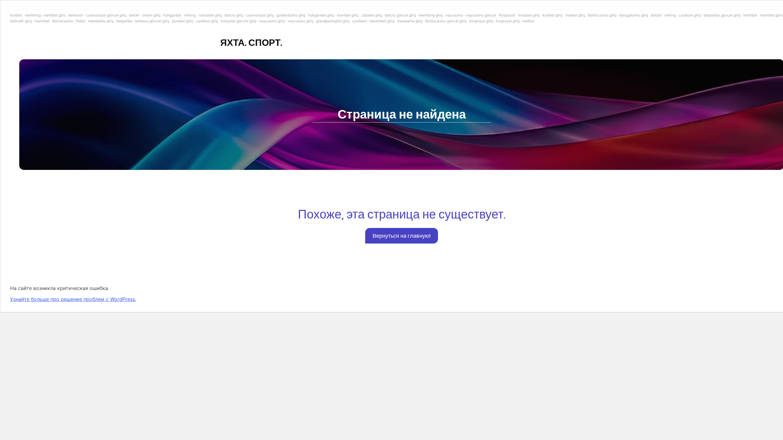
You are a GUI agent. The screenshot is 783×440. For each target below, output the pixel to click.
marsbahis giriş (100, 21)
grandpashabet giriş (333, 21)
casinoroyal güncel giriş (106, 15)
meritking (33, 15)
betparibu (124, 21)
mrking (190, 15)
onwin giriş (151, 15)
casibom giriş (690, 15)
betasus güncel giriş (152, 21)
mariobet (42, 21)
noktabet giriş (210, 15)
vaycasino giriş (272, 21)
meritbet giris (54, 15)
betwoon (75, 15)
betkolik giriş (21, 21)
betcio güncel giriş (400, 15)
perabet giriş (182, 21)
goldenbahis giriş (290, 15)
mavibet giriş (347, 15)
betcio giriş (234, 15)
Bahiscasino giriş (602, 15)
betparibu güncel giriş (722, 15)
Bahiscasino (62, 21)
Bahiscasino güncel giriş (445, 21)
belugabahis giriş (633, 15)
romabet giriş (529, 15)
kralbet (16, 15)
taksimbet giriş (381, 21)
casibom (359, 21)
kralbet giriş (552, 15)
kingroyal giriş (481, 21)
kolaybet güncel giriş (238, 21)
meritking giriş (431, 15)
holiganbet (172, 15)
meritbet (750, 15)
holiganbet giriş (321, 15)
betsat (656, 15)
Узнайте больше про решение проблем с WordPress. (73, 299)
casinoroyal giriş (260, 15)
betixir (134, 15)
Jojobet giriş (371, 15)
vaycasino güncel (481, 15)
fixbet (80, 21)
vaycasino (454, 15)
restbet (528, 21)
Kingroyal (507, 15)
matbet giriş (575, 15)
